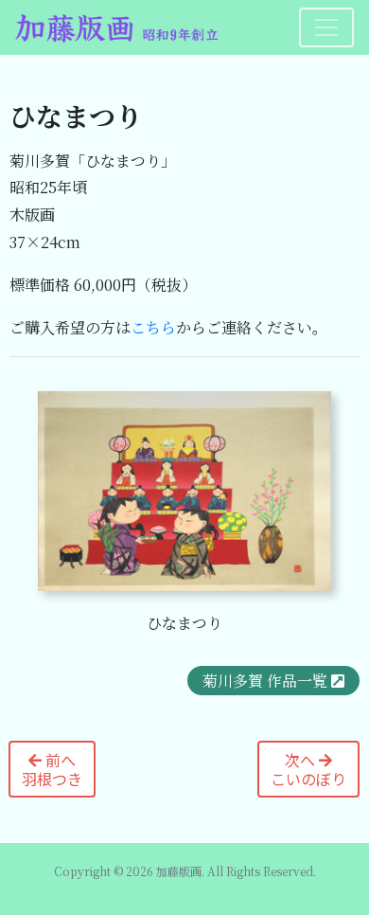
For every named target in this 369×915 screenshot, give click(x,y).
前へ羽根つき (52, 769)
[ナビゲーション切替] (326, 27)
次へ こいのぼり (308, 769)
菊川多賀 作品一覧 (264, 680)
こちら (153, 327)
